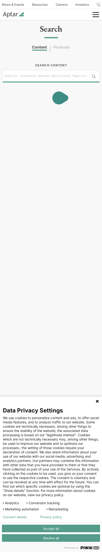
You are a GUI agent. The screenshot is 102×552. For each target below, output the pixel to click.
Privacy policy (51, 517)
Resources (40, 4)
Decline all (51, 538)
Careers (62, 4)
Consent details (15, 517)
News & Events (13, 4)
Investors (82, 4)
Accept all (51, 529)
